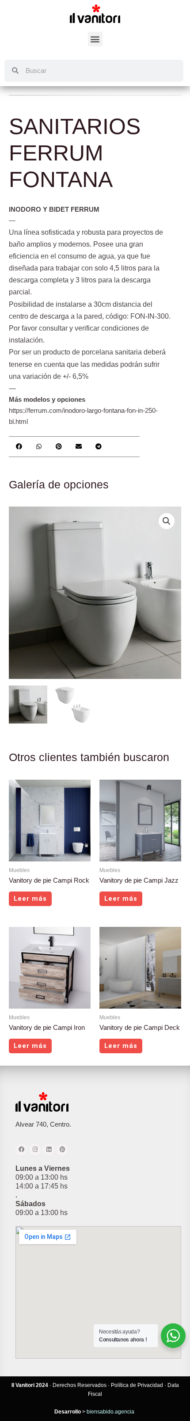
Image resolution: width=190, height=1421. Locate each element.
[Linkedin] (48, 1149)
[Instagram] (35, 1149)
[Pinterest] (62, 1149)
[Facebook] (21, 1149)
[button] (95, 39)
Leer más (30, 899)
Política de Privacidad (137, 1385)
